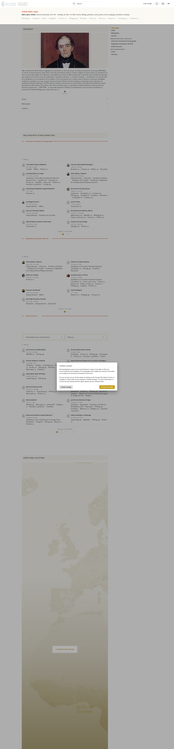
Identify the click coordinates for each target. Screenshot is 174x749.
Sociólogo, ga (122, 18)
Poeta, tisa (92, 18)
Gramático (35, 18)
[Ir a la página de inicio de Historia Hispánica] (22, 3)
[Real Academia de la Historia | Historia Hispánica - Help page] (156, 3)
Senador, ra (112, 18)
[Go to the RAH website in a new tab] (8, 3)
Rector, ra (102, 18)
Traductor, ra (134, 18)
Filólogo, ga (26, 18)
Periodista (83, 18)
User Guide (147, 3)
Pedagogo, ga (73, 18)
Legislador (52, 18)
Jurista (44, 18)
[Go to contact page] (163, 3)
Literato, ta (62, 18)
